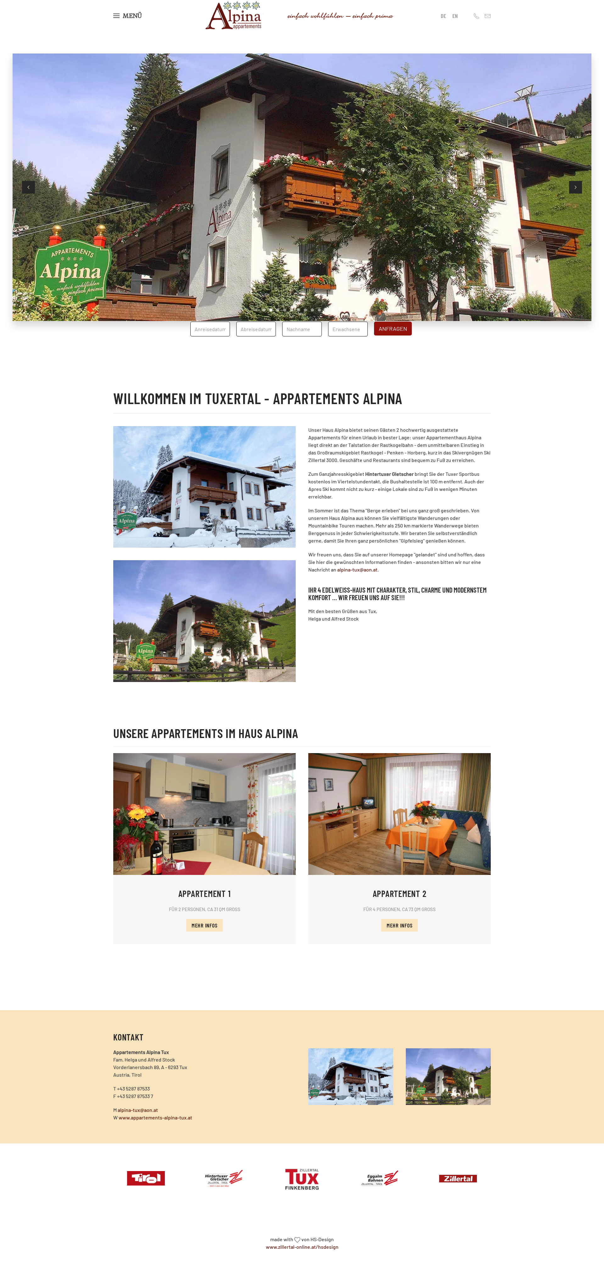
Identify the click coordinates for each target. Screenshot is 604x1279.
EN (455, 15)
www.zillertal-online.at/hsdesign (302, 1247)
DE (443, 15)
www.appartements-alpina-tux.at (155, 1117)
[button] (127, 15)
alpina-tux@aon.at (357, 569)
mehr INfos (205, 925)
